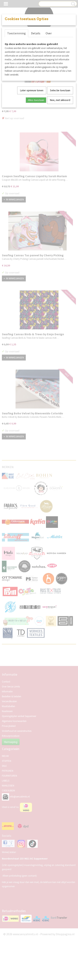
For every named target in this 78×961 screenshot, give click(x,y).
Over (49, 33)
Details (35, 33)
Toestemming (16, 33)
